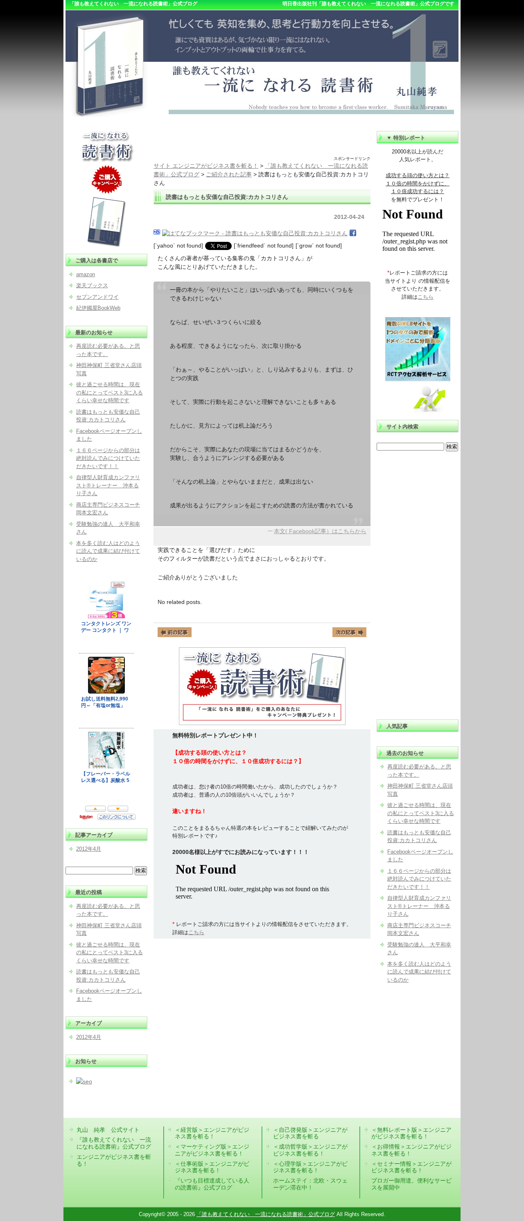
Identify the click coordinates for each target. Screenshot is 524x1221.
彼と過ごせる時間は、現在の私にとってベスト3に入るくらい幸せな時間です (420, 813)
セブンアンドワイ (97, 297)
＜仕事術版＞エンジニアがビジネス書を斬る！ (212, 1167)
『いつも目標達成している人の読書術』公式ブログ (212, 1184)
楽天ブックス (92, 285)
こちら (196, 932)
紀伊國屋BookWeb (98, 308)
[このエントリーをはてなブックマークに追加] (157, 233)
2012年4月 (88, 849)
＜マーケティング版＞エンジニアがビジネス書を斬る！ (212, 1150)
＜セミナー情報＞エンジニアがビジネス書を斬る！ (411, 1167)
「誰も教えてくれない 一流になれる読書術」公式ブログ (265, 1214)
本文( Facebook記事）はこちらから (320, 531)
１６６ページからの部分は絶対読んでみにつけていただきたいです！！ (419, 879)
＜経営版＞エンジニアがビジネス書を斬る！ (212, 1133)
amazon (85, 274)
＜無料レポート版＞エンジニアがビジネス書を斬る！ (411, 1133)
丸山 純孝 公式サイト (108, 1129)
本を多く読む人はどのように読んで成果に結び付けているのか (419, 972)
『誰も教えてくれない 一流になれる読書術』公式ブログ (114, 1143)
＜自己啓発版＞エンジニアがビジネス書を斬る (310, 1133)
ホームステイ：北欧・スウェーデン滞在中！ (310, 1184)
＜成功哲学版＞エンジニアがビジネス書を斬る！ (310, 1150)
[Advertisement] (262, 143)
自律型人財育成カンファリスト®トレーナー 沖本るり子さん (419, 906)
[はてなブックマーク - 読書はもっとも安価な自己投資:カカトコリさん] (255, 233)
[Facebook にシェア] (353, 233)
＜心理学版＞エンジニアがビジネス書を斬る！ (310, 1167)
